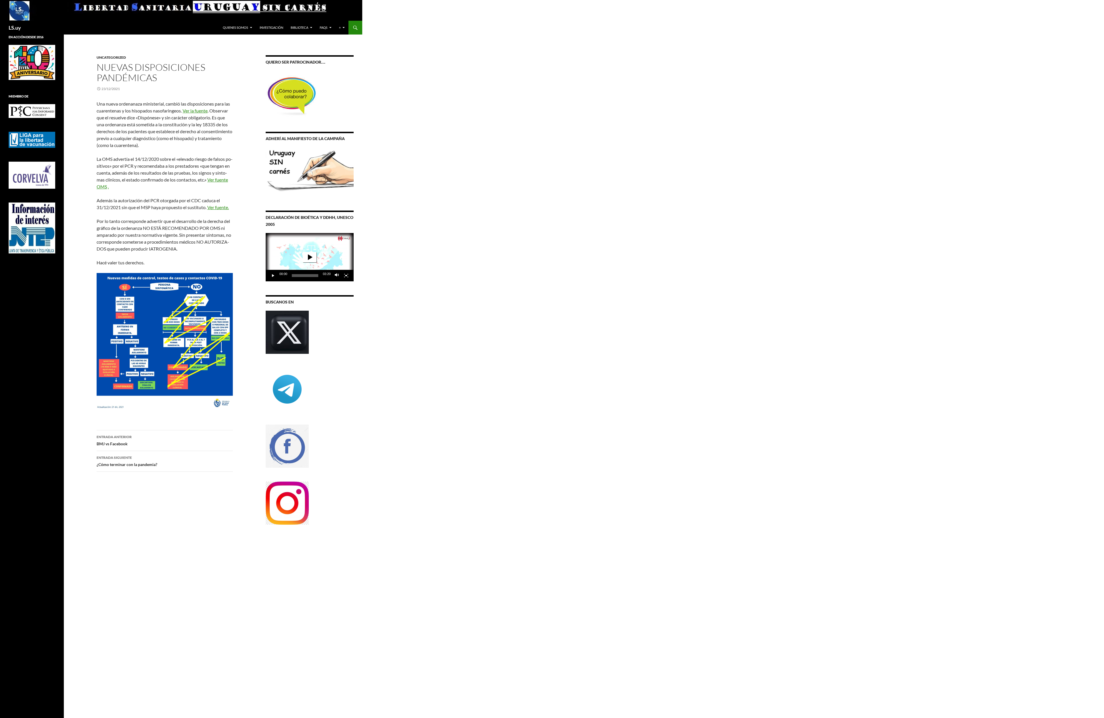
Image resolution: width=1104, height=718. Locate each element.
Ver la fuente (195, 110)
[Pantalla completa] (346, 275)
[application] (310, 257)
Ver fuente (217, 207)
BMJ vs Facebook (114, 440)
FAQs (323, 27)
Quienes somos (235, 27)
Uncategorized (111, 57)
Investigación (271, 27)
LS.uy (15, 27)
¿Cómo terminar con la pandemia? (127, 461)
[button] (310, 257)
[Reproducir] (273, 275)
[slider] (305, 275)
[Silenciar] (337, 275)
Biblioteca (299, 27)
